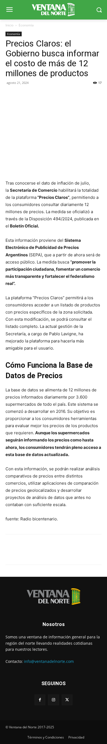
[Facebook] (10, 95)
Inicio (9, 25)
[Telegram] (48, 95)
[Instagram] (53, 699)
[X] (23, 95)
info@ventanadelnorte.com (49, 661)
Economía (26, 25)
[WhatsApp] (36, 95)
